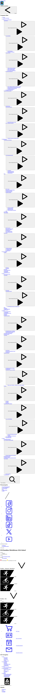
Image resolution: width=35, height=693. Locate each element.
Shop (5, 672)
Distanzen (5, 662)
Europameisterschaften (5, 546)
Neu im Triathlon (4, 661)
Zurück (15, 13)
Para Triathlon (6, 659)
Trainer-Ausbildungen (5, 487)
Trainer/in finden (6, 660)
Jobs (2, 489)
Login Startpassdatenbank (7, 667)
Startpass (3, 666)
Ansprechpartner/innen (7, 669)
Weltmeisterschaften (7, 675)
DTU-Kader (6, 657)
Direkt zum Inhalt (2, 0)
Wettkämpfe (4, 545)
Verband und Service (5, 668)
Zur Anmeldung (4, 558)
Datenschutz (4, 689)
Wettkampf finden (6, 676)
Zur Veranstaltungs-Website (6, 556)
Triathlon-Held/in (4, 490)
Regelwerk (5, 663)
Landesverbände (6, 670)
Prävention (5, 671)
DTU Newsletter (4, 488)
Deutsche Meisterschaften (7, 674)
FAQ (3, 690)
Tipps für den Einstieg (7, 664)
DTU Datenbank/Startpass (6, 486)
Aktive (3, 656)
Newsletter (3, 691)
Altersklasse (5, 658)
